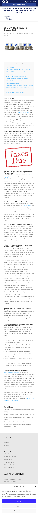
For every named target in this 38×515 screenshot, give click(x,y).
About (7, 442)
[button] (35, 486)
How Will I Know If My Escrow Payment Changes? (19, 85)
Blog (17, 33)
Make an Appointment (19, 4)
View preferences (19, 511)
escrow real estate (23, 112)
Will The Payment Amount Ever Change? (17, 78)
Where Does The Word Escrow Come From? (18, 69)
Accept (19, 501)
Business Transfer (10, 456)
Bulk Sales (8, 454)
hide (24, 64)
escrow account (18, 299)
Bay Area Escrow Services (11, 372)
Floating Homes (9, 462)
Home (7, 440)
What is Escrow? (10, 67)
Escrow (21, 33)
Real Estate (7, 35)
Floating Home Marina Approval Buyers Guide (17, 422)
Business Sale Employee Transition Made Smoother (19, 414)
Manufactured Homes (11, 465)
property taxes (27, 206)
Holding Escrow (28, 33)
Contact (7, 445)
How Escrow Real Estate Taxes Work (16, 76)
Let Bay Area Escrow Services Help (15, 92)
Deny (19, 506)
